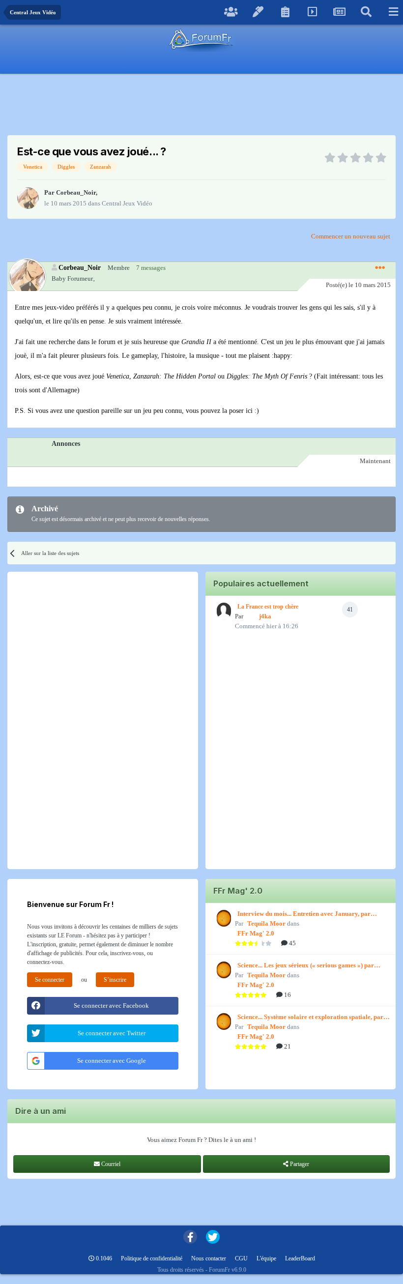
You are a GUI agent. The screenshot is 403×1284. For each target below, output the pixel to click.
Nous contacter (208, 1258)
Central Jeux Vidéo (127, 203)
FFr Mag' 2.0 (255, 933)
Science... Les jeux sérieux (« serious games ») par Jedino (305, 966)
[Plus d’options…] (380, 268)
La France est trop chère (267, 606)
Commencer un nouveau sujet (350, 236)
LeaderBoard (300, 1258)
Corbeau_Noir (76, 192)
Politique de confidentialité (151, 1258)
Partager (298, 1164)
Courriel (110, 1164)
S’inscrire (115, 979)
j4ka (265, 616)
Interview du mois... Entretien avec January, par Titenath (304, 914)
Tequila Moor (266, 923)
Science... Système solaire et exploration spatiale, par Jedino (310, 1017)
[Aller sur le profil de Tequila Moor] (222, 918)
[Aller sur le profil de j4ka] (222, 611)
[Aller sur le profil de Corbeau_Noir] (28, 198)
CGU (241, 1258)
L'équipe (266, 1258)
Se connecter (49, 979)
